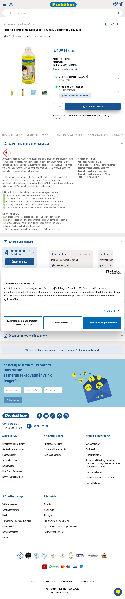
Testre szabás (60, 322)
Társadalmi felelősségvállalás (16, 521)
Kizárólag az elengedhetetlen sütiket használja (22, 322)
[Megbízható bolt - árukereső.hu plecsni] (71, 555)
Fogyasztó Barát (94, 472)
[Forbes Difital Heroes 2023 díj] (28, 555)
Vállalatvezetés (9, 504)
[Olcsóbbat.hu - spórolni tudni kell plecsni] (93, 555)
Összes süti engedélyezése (102, 322)
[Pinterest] (59, 416)
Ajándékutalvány (10, 460)
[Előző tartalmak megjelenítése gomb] (7, 93)
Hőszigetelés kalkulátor (13, 444)
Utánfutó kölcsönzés (12, 471)
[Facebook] (39, 416)
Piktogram (49, 515)
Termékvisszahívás (53, 532)
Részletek (57, 118)
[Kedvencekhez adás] (112, 24)
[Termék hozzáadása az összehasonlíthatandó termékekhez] (106, 24)
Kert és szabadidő (52, 455)
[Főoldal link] (63, 4)
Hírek (4, 515)
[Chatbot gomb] (118, 592)
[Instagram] (66, 416)
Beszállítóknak (93, 483)
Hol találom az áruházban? (76, 96)
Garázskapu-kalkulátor (13, 449)
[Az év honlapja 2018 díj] (36, 555)
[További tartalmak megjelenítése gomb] (43, 93)
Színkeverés (8, 466)
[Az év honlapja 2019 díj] (44, 555)
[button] (87, 78)
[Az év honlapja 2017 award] (62, 555)
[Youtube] (46, 416)
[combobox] (62, 13)
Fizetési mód (50, 504)
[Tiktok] (52, 416)
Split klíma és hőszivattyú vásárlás (60, 526)
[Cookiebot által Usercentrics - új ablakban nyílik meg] (108, 272)
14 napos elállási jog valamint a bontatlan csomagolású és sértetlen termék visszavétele (103, 463)
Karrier (5, 537)
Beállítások (110, 311)
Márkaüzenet (8, 526)
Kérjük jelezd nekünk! (89, 350)
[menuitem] (4, 4)
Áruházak (90, 449)
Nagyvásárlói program (13, 477)
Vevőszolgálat (93, 444)
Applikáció (49, 510)
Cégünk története (10, 510)
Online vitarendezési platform (100, 477)
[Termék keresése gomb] (118, 13)
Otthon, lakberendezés (55, 449)
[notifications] (118, 24)
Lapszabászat (9, 455)
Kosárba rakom (94, 106)
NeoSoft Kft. (68, 592)
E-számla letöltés (94, 455)
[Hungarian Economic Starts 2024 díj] (20, 555)
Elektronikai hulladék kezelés (58, 521)
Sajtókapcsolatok (10, 532)
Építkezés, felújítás (53, 444)
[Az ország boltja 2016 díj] (53, 555)
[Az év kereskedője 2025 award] (104, 555)
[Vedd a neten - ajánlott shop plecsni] (81, 555)
